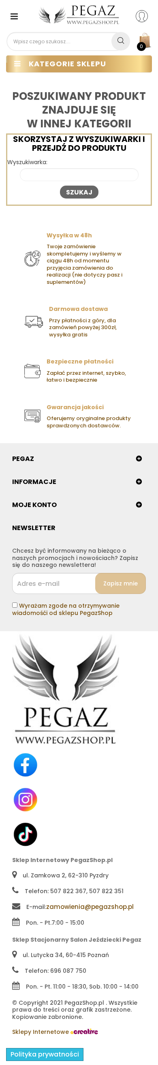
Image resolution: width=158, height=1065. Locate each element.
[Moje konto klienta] (147, 15)
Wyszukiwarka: (27, 162)
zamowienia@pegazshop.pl (90, 906)
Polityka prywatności (45, 1054)
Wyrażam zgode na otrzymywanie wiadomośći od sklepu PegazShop (66, 609)
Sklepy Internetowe (41, 1032)
